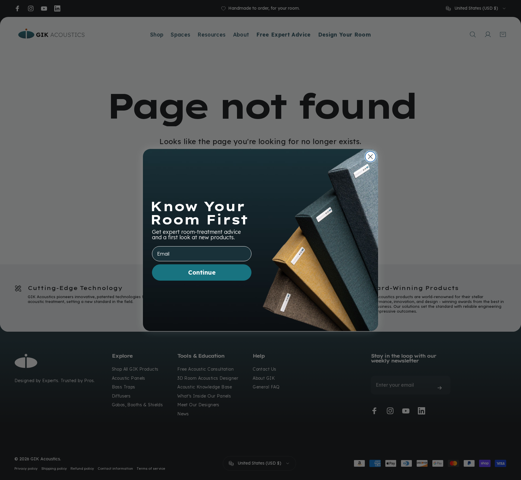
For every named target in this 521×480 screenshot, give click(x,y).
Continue (202, 272)
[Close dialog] (370, 156)
